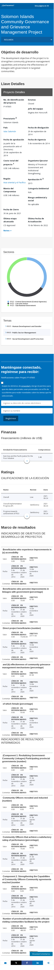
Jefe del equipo (35, 108)
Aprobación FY (36, 179)
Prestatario (10, 118)
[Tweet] (16, 963)
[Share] (27, 963)
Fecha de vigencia (37, 139)
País (5, 127)
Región (6, 178)
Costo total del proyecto (10, 162)
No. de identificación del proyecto (13, 101)
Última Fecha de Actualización (36, 220)
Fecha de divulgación (38, 127)
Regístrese (11, 418)
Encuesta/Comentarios (41, 954)
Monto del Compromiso (9, 190)
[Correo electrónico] (5, 963)
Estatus (32, 99)
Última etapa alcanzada (10, 220)
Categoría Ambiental (38, 188)
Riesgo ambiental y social (37, 199)
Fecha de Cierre (11, 209)
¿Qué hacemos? (8, 5)
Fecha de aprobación (13, 139)
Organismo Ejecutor (38, 160)
